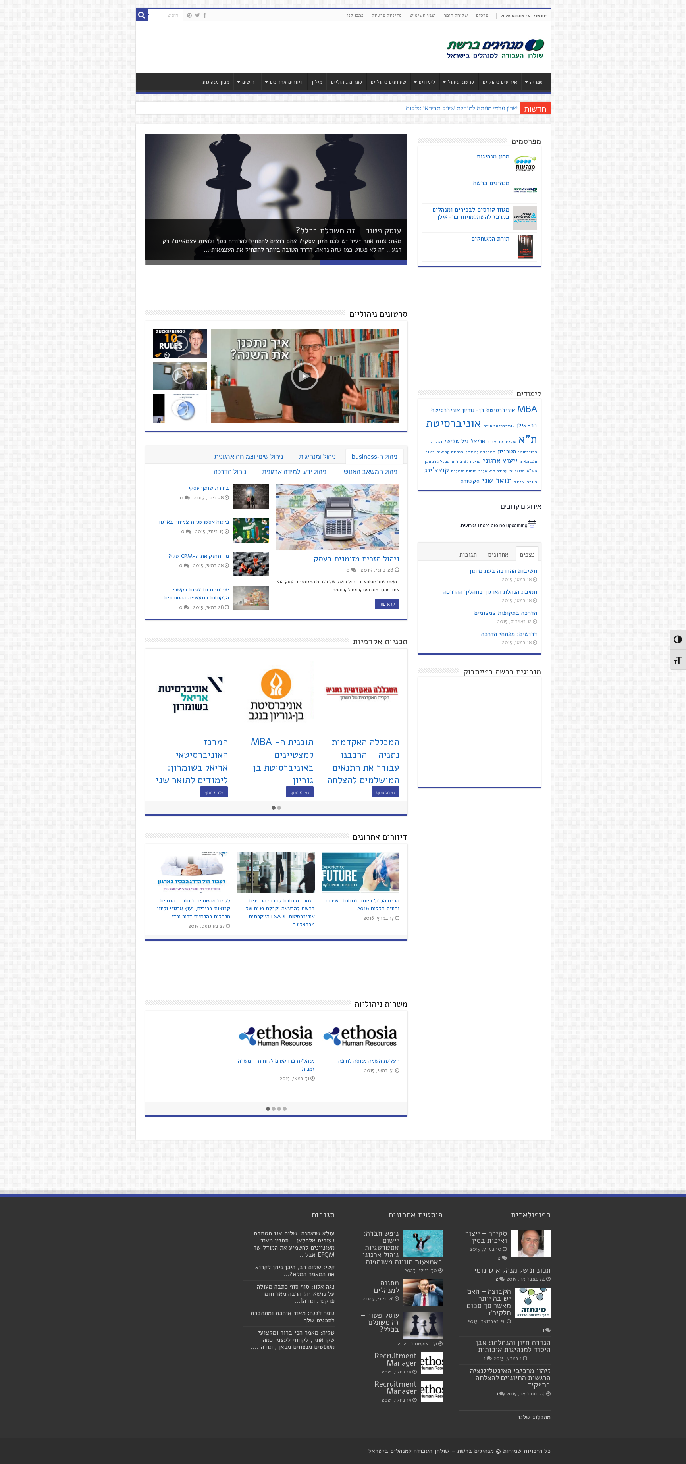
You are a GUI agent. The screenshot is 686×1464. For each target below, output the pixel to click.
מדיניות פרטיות (387, 15)
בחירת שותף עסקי (209, 488)
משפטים (517, 471)
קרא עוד (387, 604)
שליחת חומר (456, 15)
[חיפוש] (142, 15)
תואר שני (497, 480)
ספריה (536, 82)
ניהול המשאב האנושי (369, 471)
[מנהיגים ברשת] (495, 48)
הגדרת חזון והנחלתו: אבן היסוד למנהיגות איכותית (513, 1346)
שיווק (519, 482)
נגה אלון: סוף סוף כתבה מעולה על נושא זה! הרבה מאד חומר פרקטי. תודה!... (296, 1293)
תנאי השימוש (423, 15)
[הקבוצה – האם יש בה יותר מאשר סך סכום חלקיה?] (533, 1303)
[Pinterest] (189, 15)
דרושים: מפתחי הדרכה (509, 634)
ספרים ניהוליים (346, 82)
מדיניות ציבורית (466, 461)
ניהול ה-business (374, 456)
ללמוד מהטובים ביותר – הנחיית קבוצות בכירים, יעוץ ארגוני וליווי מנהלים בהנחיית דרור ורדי (193, 908)
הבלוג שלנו (532, 1417)
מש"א (532, 471)
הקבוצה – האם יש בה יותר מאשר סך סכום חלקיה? (489, 1302)
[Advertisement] (286, 47)
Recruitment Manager (395, 1359)
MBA (527, 409)
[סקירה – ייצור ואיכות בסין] (531, 1243)
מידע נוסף (385, 793)
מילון (317, 82)
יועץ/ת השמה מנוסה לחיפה (368, 1061)
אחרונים (498, 554)
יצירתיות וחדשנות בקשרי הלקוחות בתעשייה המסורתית (196, 593)
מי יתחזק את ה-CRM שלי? (198, 556)
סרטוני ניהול (461, 82)
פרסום (482, 15)
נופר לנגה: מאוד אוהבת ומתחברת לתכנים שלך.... (293, 1317)
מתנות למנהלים (386, 1286)
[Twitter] (197, 15)
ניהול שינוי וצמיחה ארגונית (248, 456)
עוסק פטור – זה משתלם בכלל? (348, 231)
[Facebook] (204, 15)
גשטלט (436, 442)
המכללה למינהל (480, 452)
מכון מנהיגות (215, 82)
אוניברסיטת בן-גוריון (488, 410)
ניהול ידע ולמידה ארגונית (294, 471)
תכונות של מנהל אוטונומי (512, 1270)
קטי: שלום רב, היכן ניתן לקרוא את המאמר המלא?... (295, 1271)
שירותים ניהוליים (388, 82)
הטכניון (506, 451)
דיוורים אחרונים (286, 82)
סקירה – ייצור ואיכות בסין (486, 1237)
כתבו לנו (355, 15)
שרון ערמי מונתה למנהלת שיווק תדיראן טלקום (461, 108)
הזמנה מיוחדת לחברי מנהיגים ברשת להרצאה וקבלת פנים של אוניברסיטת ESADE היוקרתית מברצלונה (280, 912)
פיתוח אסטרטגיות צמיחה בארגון (194, 522)
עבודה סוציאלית (492, 471)
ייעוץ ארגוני (500, 460)
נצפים (527, 554)
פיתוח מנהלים (463, 471)
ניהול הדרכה (230, 471)
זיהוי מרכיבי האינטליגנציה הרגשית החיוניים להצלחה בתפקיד (510, 1378)
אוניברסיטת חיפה (498, 426)
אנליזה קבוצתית (502, 442)
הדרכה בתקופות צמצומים (505, 613)
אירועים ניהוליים (500, 82)
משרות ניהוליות (381, 1004)
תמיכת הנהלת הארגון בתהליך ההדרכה (490, 592)
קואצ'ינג (436, 470)
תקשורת (470, 481)
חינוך (430, 452)
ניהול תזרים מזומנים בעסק (356, 558)
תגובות (468, 554)
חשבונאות (528, 461)
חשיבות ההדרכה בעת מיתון (503, 570)
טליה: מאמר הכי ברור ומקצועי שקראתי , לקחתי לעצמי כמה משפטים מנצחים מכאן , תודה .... (293, 1339)
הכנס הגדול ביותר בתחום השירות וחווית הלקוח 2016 (362, 904)
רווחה (531, 482)
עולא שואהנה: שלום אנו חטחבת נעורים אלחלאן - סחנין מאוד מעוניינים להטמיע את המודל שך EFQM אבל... (294, 1244)
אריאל (478, 441)
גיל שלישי (456, 441)
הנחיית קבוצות (450, 452)
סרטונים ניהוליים (378, 314)
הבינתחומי (527, 452)
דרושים (249, 82)
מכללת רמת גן (437, 461)
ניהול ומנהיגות (317, 456)
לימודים (427, 82)
